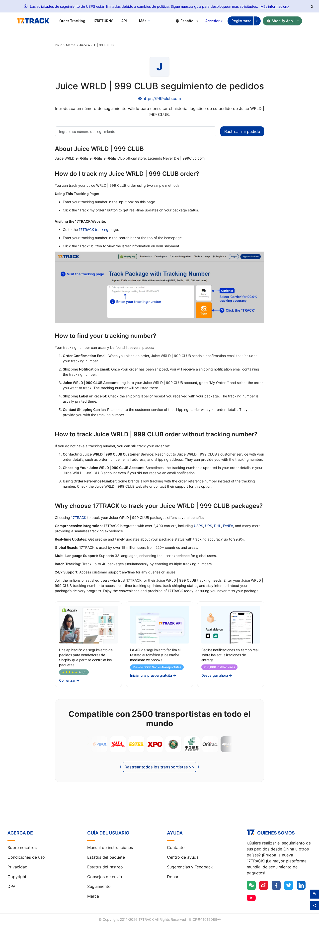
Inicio (58, 45)
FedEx (228, 526)
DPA (11, 886)
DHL (217, 526)
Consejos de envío (104, 876)
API (124, 21)
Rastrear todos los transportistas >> (159, 766)
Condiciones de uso (26, 857)
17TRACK (78, 517)
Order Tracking (72, 21)
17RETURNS (103, 21)
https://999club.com (162, 98)
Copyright (16, 876)
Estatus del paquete (106, 857)
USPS (198, 526)
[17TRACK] (33, 20)
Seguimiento (99, 886)
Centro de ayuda (183, 857)
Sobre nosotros (22, 847)
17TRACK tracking (93, 229)
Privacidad (17, 866)
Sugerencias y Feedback (190, 866)
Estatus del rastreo (105, 866)
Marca (70, 45)
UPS (208, 526)
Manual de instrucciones (110, 847)
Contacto (176, 847)
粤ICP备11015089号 (204, 919)
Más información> (274, 6)
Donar (172, 876)
